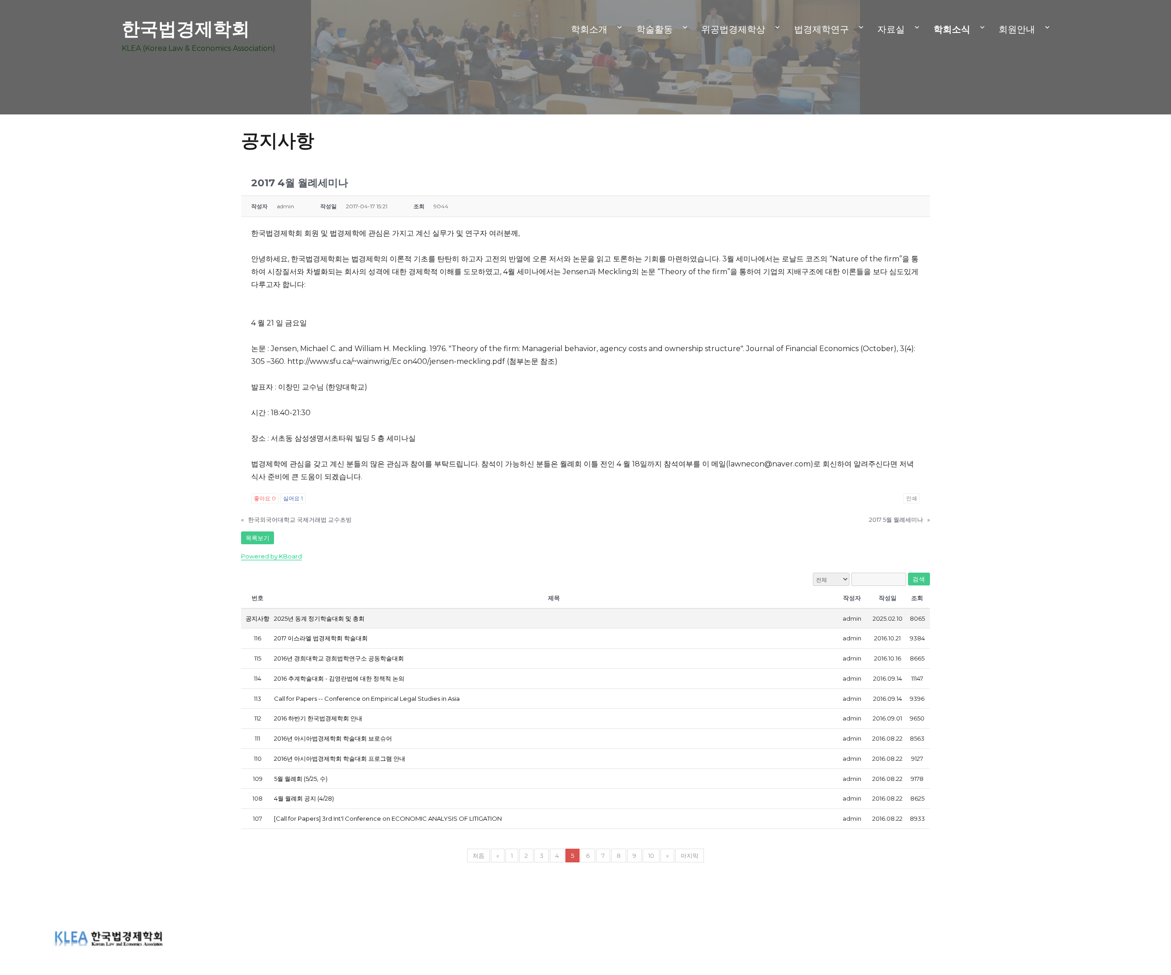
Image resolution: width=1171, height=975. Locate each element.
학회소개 (589, 29)
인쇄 (911, 498)
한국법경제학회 (186, 28)
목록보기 (257, 538)
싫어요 (293, 498)
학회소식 (952, 29)
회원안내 (1017, 29)
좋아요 (265, 498)
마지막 (689, 855)
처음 (478, 855)
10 (651, 855)
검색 (919, 579)
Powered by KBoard (271, 556)
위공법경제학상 (733, 29)
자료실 (891, 29)
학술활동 (654, 29)
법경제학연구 (821, 29)
